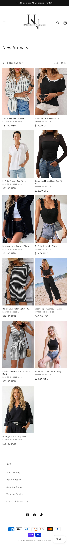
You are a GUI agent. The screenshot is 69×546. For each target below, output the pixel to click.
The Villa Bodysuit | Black (46, 246)
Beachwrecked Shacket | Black (15, 246)
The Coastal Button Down (13, 118)
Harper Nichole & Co (30, 540)
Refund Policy (13, 479)
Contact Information (17, 501)
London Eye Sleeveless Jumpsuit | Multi (17, 372)
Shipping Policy (14, 487)
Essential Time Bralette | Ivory (48, 371)
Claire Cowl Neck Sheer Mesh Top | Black (50, 182)
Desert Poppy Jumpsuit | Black (48, 309)
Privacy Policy (13, 472)
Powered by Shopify (44, 540)
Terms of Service (14, 494)
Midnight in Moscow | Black (14, 436)
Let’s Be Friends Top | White (14, 181)
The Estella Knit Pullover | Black (49, 118)
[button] (4, 22)
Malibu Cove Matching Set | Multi (16, 309)
